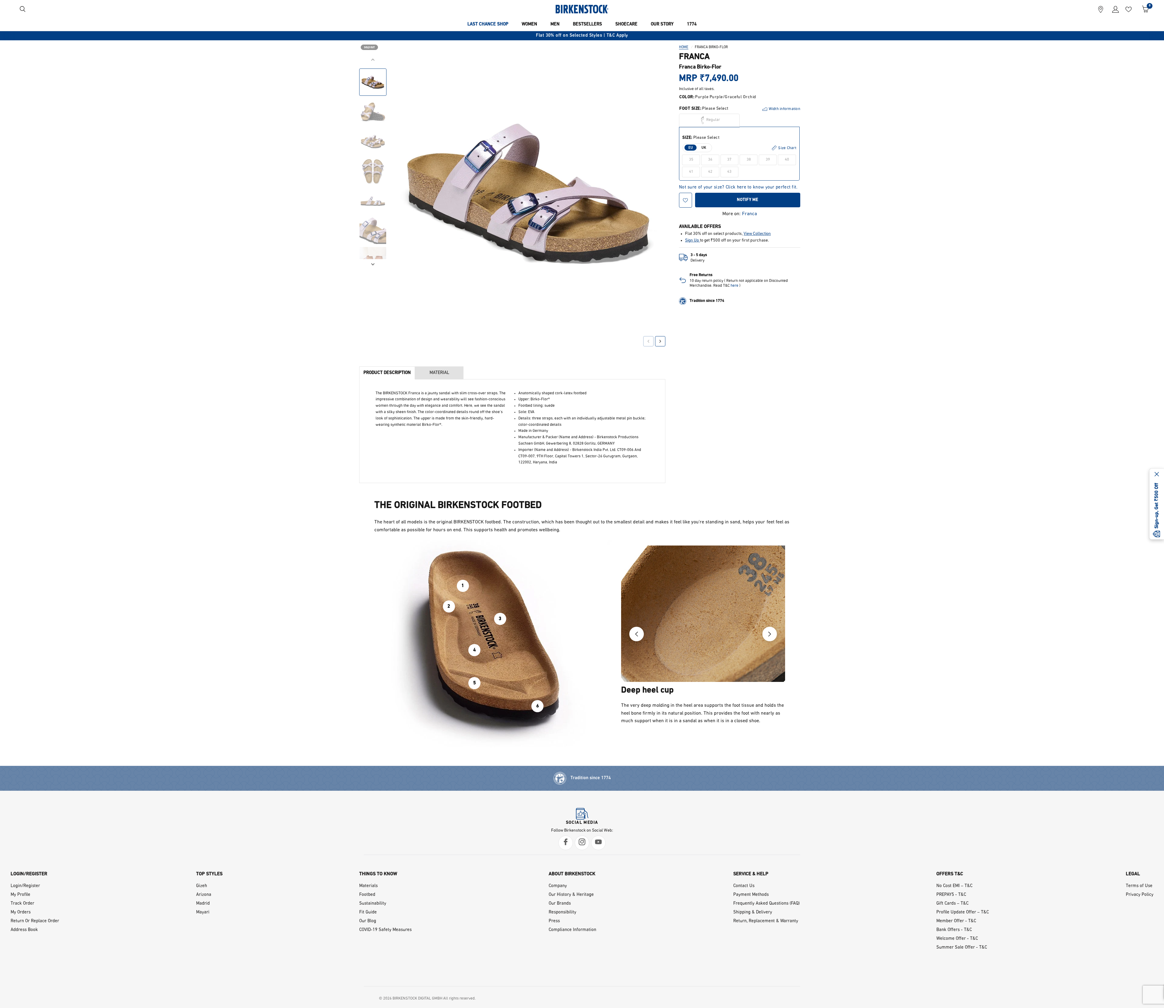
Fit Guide (368, 912)
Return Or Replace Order (35, 921)
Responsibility (562, 912)
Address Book (24, 930)
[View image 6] (372, 230)
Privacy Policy (1139, 895)
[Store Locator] (1101, 9)
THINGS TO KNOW (378, 874)
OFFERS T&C (949, 874)
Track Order (22, 903)
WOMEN (529, 24)
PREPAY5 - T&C (951, 895)
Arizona (203, 895)
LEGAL (1133, 874)
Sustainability (372, 903)
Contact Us (743, 886)
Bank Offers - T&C (954, 930)
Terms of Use (1139, 886)
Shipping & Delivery (752, 912)
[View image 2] (372, 111)
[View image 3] (372, 141)
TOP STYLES (209, 874)
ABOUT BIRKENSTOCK (572, 874)
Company (558, 886)
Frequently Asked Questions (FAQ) (766, 903)
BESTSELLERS (587, 24)
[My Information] (1113, 9)
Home (683, 47)
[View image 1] (372, 82)
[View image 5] (372, 201)
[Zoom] (652, 69)
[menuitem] (487, 24)
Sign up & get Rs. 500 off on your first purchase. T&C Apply (582, 35)
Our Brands (560, 903)
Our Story (662, 24)
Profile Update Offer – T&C (962, 912)
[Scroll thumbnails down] (373, 263)
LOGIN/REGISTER (29, 874)
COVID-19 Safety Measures (385, 930)
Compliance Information (572, 930)
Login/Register (25, 886)
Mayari (202, 912)
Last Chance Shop (487, 24)
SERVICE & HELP (750, 874)
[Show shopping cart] (1143, 9)
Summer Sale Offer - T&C (961, 947)
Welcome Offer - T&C (957, 938)
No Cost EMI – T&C (954, 886)
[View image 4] (372, 171)
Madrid (203, 903)
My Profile (20, 895)
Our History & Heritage (571, 895)
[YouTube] (598, 843)
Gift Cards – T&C (952, 903)
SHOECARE (626, 24)
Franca (749, 214)
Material (439, 373)
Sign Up (692, 240)
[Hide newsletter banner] (1156, 475)
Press (554, 921)
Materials (368, 886)
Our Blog (367, 921)
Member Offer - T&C (956, 921)
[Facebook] (565, 843)
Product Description (387, 373)
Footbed (367, 895)
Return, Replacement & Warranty (765, 921)
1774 (692, 24)
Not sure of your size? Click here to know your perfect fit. (738, 187)
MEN (555, 24)
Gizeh (201, 886)
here (734, 286)
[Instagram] (582, 843)
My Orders (21, 912)
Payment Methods (751, 895)
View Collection (757, 234)
